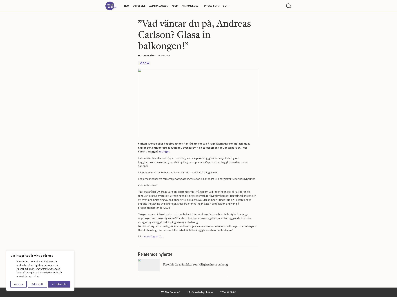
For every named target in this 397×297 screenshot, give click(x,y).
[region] (40, 270)
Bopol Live (139, 5)
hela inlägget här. (153, 236)
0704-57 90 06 (228, 292)
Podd (175, 5)
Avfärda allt (37, 284)
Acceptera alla (59, 284)
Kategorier (210, 5)
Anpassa (18, 284)
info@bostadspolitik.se (200, 292)
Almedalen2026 (158, 5)
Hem (126, 5)
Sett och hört (147, 55)
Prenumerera (190, 5)
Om (225, 5)
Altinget (164, 151)
